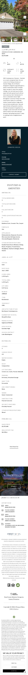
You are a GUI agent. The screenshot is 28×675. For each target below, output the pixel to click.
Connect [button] (14, 486)
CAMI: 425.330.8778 (9, 511)
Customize (14, 667)
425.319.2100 (6, 159)
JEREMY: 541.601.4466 (10, 520)
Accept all (14, 670)
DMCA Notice (14, 609)
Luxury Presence (14, 599)
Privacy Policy (20, 607)
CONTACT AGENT (14, 174)
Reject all (14, 663)
